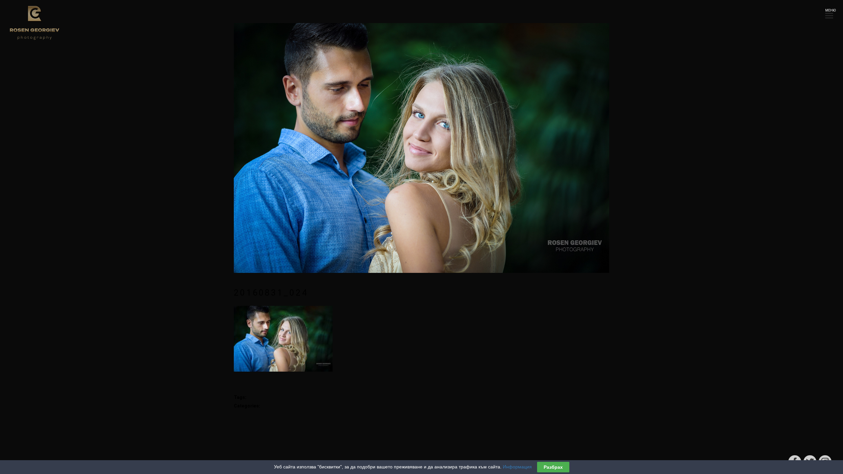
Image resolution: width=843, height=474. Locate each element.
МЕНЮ (829, 10)
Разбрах (553, 467)
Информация (517, 466)
